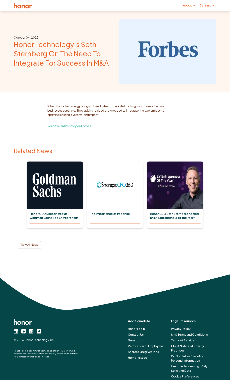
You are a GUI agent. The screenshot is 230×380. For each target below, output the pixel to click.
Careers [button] (205, 5)
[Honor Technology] (23, 5)
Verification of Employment (147, 346)
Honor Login (136, 329)
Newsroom (135, 340)
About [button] (187, 5)
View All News (29, 244)
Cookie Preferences (185, 376)
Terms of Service (182, 340)
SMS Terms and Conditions (189, 334)
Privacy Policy (180, 329)
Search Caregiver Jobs (143, 352)
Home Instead (137, 357)
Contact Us (136, 334)
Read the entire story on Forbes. (69, 126)
